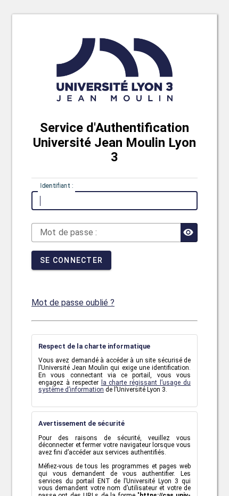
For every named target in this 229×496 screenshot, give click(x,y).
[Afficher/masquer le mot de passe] (189, 232)
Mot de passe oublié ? (72, 302)
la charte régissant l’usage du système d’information (114, 386)
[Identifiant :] (114, 200)
